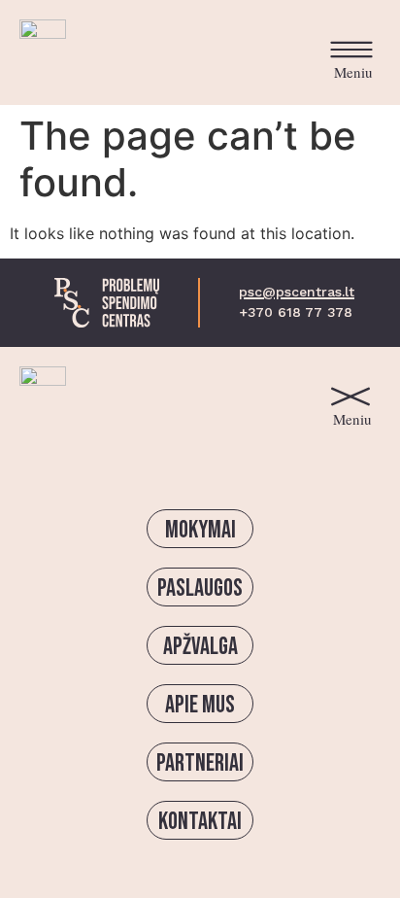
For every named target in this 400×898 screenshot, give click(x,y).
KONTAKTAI (200, 822)
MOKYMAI (200, 530)
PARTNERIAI (200, 763)
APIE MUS (200, 705)
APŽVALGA (200, 647)
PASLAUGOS (200, 588)
